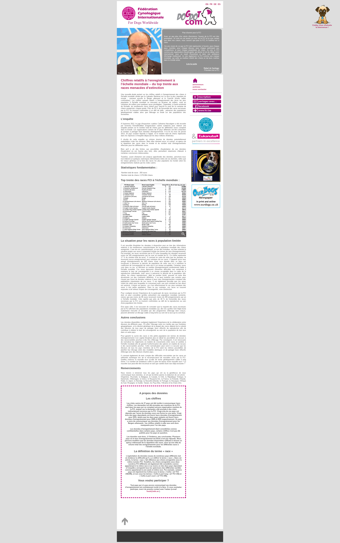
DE (215, 4)
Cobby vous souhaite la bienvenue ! (322, 26)
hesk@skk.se (153, 491)
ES (219, 4)
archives (196, 87)
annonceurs (198, 84)
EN (207, 4)
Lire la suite (191, 64)
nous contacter (199, 89)
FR (211, 4)
